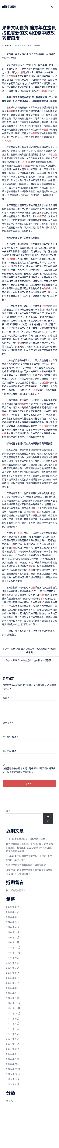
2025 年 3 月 (12, 988)
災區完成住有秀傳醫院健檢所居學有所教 (26, 865)
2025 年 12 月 (13, 947)
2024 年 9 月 (12, 1018)
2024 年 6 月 (12, 1033)
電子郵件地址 (10, 736)
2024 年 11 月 (13, 1008)
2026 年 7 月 (12, 912)
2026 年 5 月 (12, 922)
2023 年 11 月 (13, 1069)
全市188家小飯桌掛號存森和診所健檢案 (25, 838)
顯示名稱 (8, 722)
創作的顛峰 (9, 7)
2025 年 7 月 (12, 967)
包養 (13, 76)
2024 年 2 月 (12, 1054)
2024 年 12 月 (13, 1003)
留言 (6, 698)
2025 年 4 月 (12, 983)
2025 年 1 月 (12, 998)
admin (8, 46)
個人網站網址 (9, 750)
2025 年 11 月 (13, 952)
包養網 (19, 72)
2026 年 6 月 (12, 917)
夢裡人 (9, 1100)
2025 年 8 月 (12, 962)
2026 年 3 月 (12, 932)
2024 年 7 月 (12, 1028)
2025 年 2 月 (12, 993)
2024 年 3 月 (12, 1049)
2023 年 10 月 (13, 1074)
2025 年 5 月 (12, 978)
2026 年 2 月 (12, 937)
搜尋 (8, 810)
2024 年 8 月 (12, 1023)
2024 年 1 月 (12, 1059)
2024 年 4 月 (12, 1043)
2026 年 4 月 (12, 927)
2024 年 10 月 (13, 1013)
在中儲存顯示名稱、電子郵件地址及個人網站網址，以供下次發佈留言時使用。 (29, 770)
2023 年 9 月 (12, 1079)
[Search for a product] (52, 7)
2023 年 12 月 (13, 1064)
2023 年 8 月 (12, 1084)
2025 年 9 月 (12, 957)
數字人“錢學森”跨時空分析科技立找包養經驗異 (28, 660)
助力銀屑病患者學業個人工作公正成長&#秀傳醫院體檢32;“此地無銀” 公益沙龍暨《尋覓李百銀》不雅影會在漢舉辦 (29, 848)
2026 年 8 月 (12, 907)
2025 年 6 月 (12, 972)
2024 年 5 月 (12, 1038)
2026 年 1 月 (12, 942)
